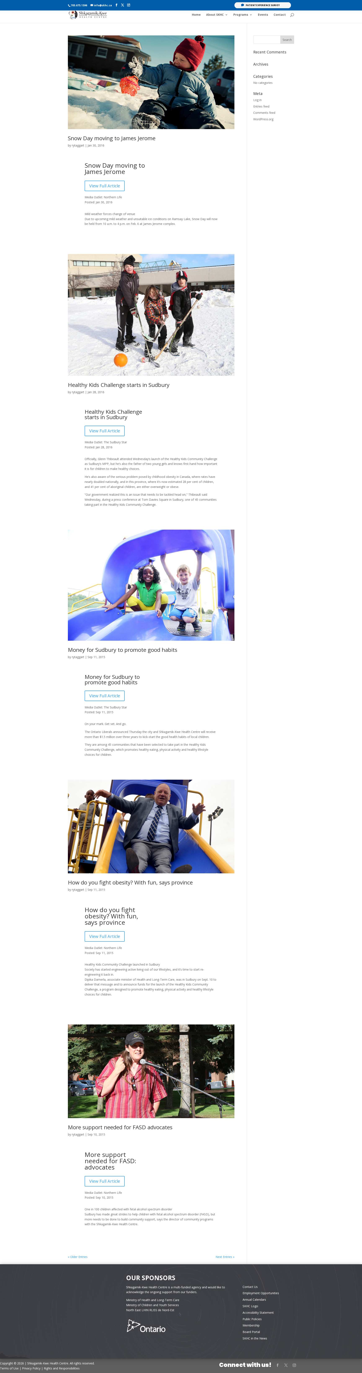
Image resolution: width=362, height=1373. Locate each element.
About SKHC (215, 15)
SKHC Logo (250, 1306)
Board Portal (251, 1332)
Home (196, 15)
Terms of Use (9, 1368)
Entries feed (261, 106)
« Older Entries (78, 1257)
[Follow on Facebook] (277, 1365)
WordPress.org (263, 119)
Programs (240, 15)
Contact (280, 15)
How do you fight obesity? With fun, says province (130, 882)
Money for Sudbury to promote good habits (122, 649)
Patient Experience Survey (262, 5)
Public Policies (252, 1319)
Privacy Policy (31, 1368)
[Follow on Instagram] (294, 1365)
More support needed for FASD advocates (120, 1127)
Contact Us (250, 1287)
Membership (251, 1325)
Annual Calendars (254, 1300)
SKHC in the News (255, 1338)
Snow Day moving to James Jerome (111, 138)
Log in (257, 100)
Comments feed (264, 113)
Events (263, 15)
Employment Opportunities (261, 1293)
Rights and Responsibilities (62, 1368)
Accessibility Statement (258, 1313)
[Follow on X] (286, 1365)
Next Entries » (225, 1257)
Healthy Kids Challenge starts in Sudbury (118, 385)
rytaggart (78, 145)
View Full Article (104, 186)
